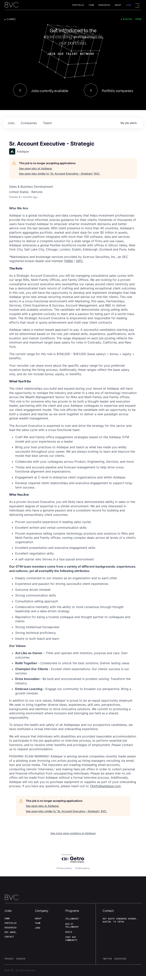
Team (91, 5)
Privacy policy (64, 868)
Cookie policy (82, 868)
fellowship (72, 919)
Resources (104, 5)
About (118, 5)
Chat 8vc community (71, 938)
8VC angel (11, 932)
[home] (11, 5)
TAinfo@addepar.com (105, 786)
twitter (107, 959)
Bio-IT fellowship (72, 925)
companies (29, 123)
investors (120, 959)
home (7, 918)
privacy (9, 959)
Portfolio (78, 5)
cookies (20, 959)
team (37, 923)
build (68, 932)
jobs (11, 123)
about (38, 918)
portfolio (11, 923)
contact (9, 937)
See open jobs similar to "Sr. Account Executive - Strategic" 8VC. (59, 173)
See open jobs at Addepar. (35, 168)
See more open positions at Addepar (73, 833)
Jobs (128, 5)
